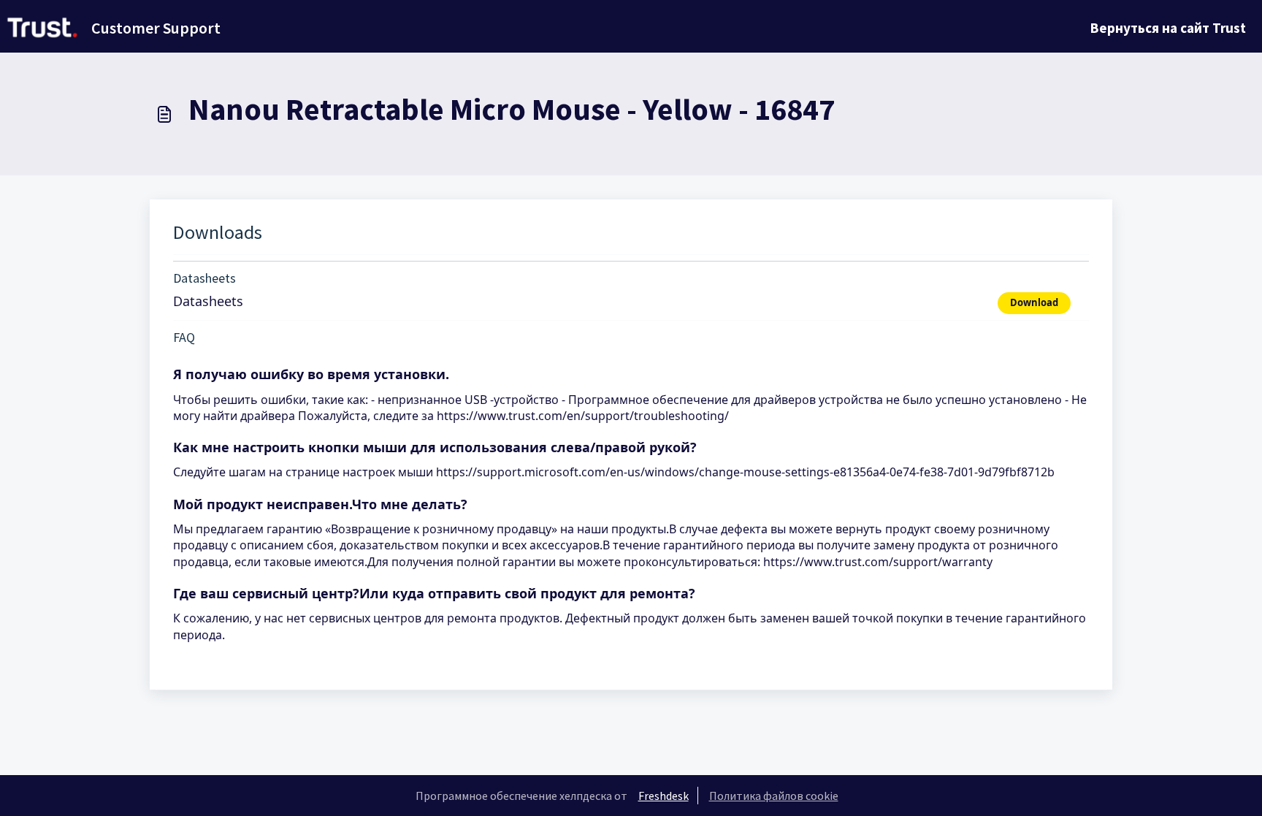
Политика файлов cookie (773, 795)
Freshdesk (663, 795)
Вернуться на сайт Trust (1168, 28)
